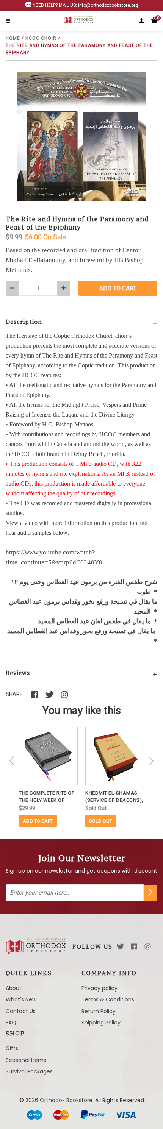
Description (24, 321)
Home (13, 38)
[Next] (151, 761)
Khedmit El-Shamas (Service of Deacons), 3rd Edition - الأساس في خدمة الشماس (114, 797)
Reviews (18, 672)
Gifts (12, 1048)
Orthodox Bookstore (66, 1100)
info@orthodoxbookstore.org (108, 5)
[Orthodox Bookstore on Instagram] (148, 947)
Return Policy (99, 1011)
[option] (48, 777)
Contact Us (21, 1011)
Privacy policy (100, 988)
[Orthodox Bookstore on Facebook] (134, 947)
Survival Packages (29, 1071)
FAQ (11, 1022)
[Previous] (12, 761)
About (14, 988)
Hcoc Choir (40, 38)
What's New (21, 999)
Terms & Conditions (108, 999)
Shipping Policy (101, 1022)
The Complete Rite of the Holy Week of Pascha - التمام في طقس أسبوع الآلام (48, 797)
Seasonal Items (26, 1060)
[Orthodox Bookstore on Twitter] (120, 947)
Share (14, 694)
